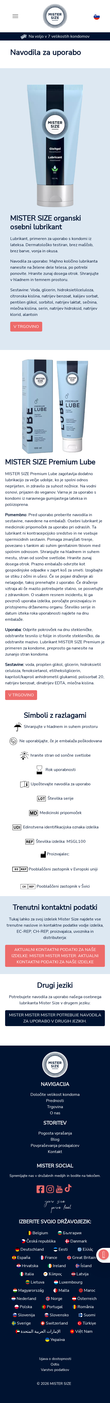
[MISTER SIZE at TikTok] (68, 1188)
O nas (55, 1113)
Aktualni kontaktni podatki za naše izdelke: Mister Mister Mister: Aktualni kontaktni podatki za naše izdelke (55, 956)
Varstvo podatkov (55, 1369)
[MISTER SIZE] (55, 1064)
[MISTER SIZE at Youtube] (59, 1188)
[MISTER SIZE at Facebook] (40, 1188)
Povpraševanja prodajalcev (55, 1145)
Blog (55, 1139)
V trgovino (26, 326)
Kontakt (55, 1152)
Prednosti (55, 1101)
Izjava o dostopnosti (55, 1358)
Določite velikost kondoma (55, 1094)
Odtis (55, 1364)
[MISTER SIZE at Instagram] (50, 1188)
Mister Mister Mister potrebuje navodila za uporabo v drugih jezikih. (55, 1018)
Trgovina (55, 1107)
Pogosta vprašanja (55, 1133)
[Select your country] (97, 15)
